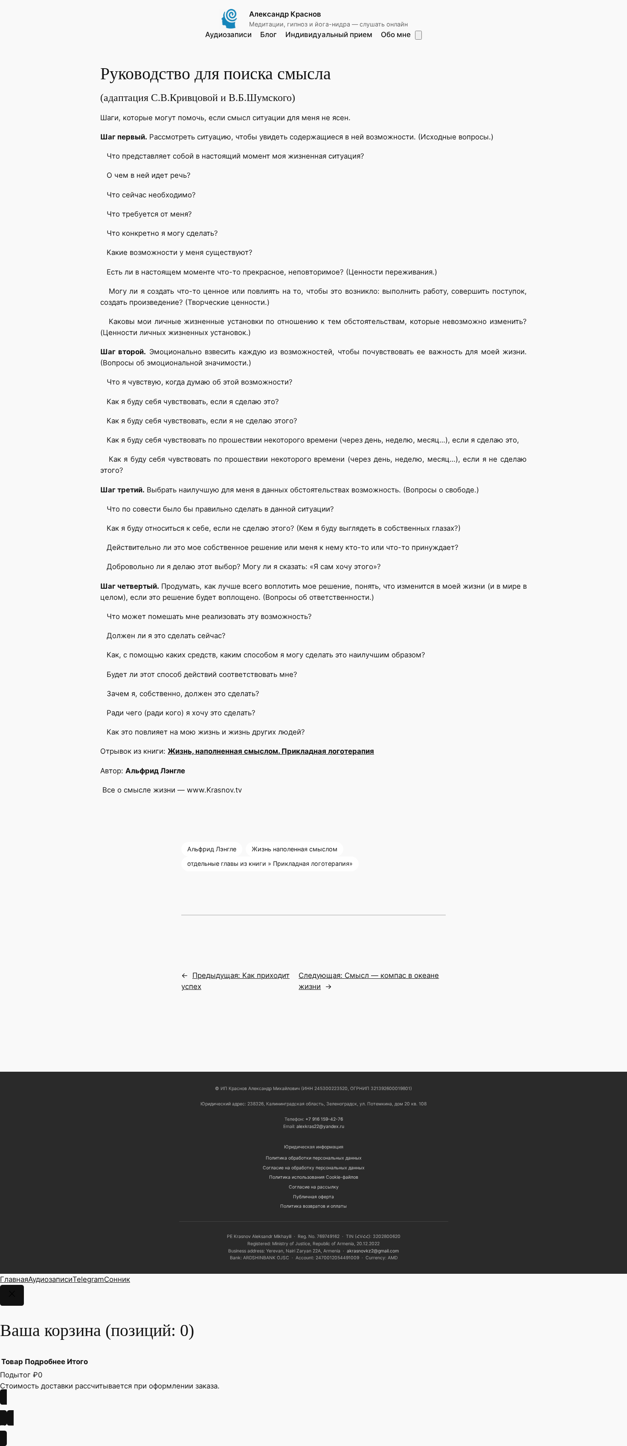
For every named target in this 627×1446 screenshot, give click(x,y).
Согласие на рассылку (314, 1187)
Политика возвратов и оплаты (313, 1206)
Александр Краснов (285, 14)
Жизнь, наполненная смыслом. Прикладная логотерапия (271, 751)
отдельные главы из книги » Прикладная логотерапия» (270, 863)
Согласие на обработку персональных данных (314, 1168)
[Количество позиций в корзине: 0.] (418, 35)
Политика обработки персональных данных (314, 1158)
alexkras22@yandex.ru (320, 1126)
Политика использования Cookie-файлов (313, 1177)
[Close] (12, 1295)
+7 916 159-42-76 (324, 1119)
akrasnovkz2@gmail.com (373, 1251)
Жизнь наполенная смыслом (294, 849)
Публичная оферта (313, 1197)
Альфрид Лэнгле (211, 849)
